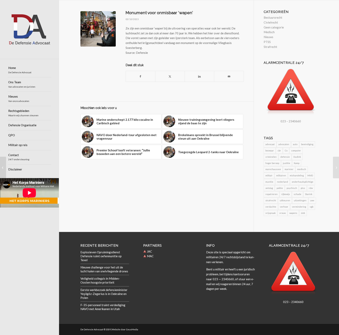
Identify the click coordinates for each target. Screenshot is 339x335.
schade (297, 194)
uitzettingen (300, 200)
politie (280, 188)
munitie (269, 181)
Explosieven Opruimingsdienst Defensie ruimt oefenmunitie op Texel (101, 256)
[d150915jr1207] (98, 29)
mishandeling (297, 175)
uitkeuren (285, 200)
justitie (286, 163)
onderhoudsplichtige (302, 181)
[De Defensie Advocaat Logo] (29, 29)
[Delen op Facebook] (140, 76)
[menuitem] (29, 70)
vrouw (282, 213)
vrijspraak (270, 213)
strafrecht (270, 200)
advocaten (283, 144)
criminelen (271, 157)
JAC (149, 251)
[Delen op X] (170, 76)
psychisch (292, 188)
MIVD (310, 175)
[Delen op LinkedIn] (199, 76)
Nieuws (268, 37)
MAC (150, 256)
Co (286, 150)
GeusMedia (132, 329)
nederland (282, 181)
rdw (311, 188)
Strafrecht (270, 47)
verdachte (270, 206)
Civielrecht (271, 22)
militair (268, 175)
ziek (303, 213)
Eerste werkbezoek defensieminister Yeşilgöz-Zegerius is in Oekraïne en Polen (104, 293)
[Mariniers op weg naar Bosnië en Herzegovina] (336, 167)
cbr (279, 150)
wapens (293, 213)
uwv (312, 200)
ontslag (269, 188)
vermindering (299, 206)
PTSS (267, 42)
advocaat (270, 144)
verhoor (284, 206)
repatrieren (271, 194)
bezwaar (269, 150)
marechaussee (273, 169)
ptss (303, 188)
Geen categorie (274, 27)
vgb (311, 206)
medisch (301, 169)
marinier (289, 169)
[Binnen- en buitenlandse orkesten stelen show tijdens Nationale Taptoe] (3, 167)
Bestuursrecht (273, 17)
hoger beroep (272, 163)
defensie (285, 157)
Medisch (269, 32)
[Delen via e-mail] (228, 76)
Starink (308, 194)
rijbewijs (285, 194)
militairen (281, 175)
